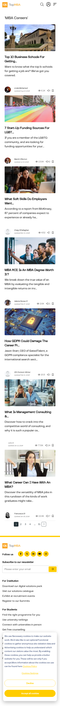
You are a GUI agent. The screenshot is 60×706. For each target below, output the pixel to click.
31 (39, 524)
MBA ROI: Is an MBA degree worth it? (29, 272)
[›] (44, 524)
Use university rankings (15, 619)
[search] (42, 4)
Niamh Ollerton (20, 159)
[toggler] (55, 4)
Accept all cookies (30, 693)
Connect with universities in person (22, 624)
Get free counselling (13, 629)
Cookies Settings (30, 673)
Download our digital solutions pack (22, 586)
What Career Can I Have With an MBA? (27, 484)
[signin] (48, 4)
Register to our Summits (16, 600)
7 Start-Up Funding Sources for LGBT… (27, 130)
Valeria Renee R (20, 301)
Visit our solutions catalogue (18, 591)
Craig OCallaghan (21, 230)
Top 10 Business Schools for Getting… (24, 59)
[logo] (11, 4)
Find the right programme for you (21, 614)
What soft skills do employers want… (26, 201)
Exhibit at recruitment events (18, 596)
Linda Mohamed (21, 88)
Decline (30, 683)
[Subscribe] (53, 569)
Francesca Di (19, 513)
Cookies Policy (30, 666)
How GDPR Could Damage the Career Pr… (26, 343)
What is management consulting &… (28, 414)
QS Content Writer (22, 372)
